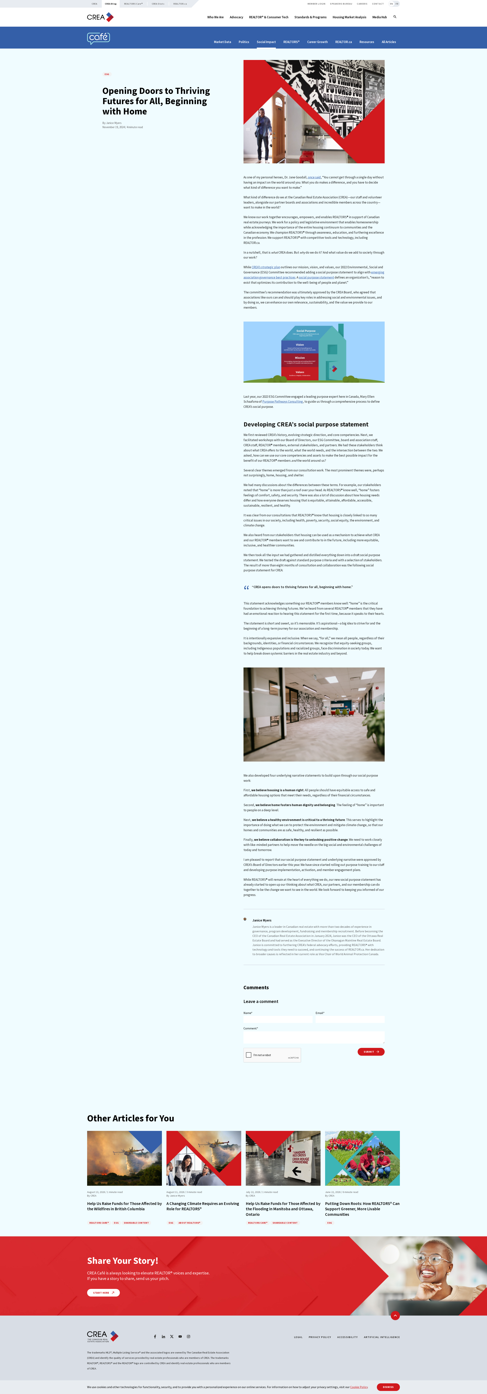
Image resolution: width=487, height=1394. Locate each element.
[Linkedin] (163, 1336)
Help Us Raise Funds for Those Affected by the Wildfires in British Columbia (124, 1206)
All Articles (389, 42)
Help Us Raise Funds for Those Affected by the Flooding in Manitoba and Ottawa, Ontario (283, 1209)
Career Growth (317, 42)
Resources (367, 42)
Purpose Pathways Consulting (282, 401)
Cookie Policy (359, 1387)
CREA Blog (110, 3)
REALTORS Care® (133, 3)
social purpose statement (316, 277)
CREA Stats (158, 3)
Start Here (101, 1292)
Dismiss (388, 1387)
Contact (378, 3)
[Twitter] (171, 1336)
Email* (320, 1013)
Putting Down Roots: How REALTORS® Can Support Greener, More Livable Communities (362, 1209)
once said (314, 177)
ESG (107, 74)
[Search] (395, 17)
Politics (244, 42)
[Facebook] (155, 1336)
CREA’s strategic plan (266, 267)
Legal (298, 1337)
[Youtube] (180, 1336)
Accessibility (347, 1337)
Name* (248, 1013)
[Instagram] (188, 1336)
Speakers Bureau (341, 3)
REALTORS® (291, 42)
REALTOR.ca (180, 3)
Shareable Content (136, 1222)
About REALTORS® (190, 1222)
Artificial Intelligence (382, 1337)
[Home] (100, 17)
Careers (362, 3)
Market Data (222, 42)
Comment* (251, 1028)
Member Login (316, 3)
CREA (94, 3)
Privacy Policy (320, 1337)
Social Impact (266, 42)
